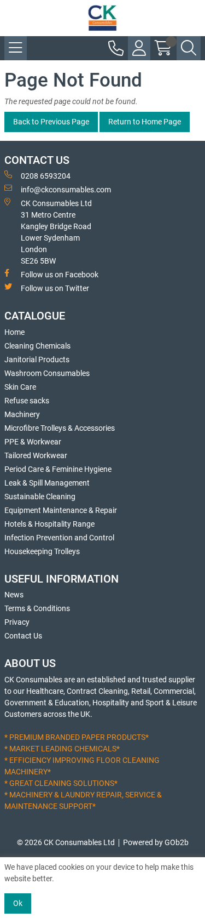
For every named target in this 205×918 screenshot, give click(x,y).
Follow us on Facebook (59, 274)
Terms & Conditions (37, 608)
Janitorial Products (36, 359)
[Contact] (116, 48)
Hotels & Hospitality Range (49, 524)
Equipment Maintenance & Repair (60, 510)
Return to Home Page (144, 121)
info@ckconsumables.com (66, 189)
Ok (17, 903)
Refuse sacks (26, 400)
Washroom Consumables (47, 373)
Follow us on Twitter (55, 288)
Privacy (17, 622)
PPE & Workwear (32, 441)
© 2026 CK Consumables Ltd (66, 842)
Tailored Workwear (35, 455)
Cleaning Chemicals (37, 345)
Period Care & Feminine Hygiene (58, 469)
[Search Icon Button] (189, 48)
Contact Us (23, 635)
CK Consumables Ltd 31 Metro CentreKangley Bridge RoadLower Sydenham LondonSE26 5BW (56, 232)
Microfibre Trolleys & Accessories (59, 428)
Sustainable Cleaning (39, 496)
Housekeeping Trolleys (42, 551)
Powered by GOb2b (156, 842)
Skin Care (20, 387)
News (14, 594)
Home (14, 332)
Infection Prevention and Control (59, 537)
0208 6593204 (46, 176)
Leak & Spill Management (47, 482)
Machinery (22, 414)
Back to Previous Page (51, 121)
